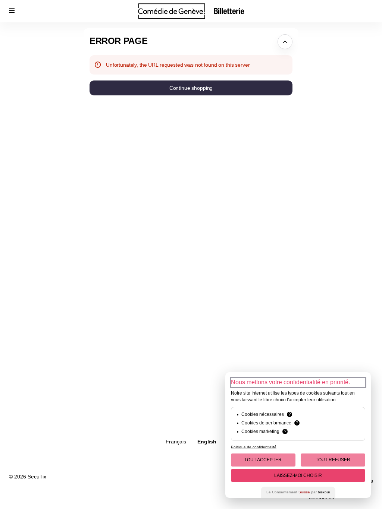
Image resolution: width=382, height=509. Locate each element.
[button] (12, 10)
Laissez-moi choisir (298, 475)
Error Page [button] (118, 41)
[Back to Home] (191, 11)
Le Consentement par (298, 492)
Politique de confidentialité (253, 447)
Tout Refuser (333, 459)
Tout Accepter (263, 459)
